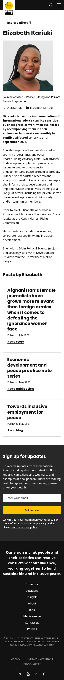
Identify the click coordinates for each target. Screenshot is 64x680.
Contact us (32, 623)
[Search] (51, 5)
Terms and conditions (40, 658)
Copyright (17, 658)
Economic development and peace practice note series (29, 368)
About (32, 603)
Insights (32, 597)
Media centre (32, 616)
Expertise (32, 584)
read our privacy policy (24, 527)
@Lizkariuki (14, 108)
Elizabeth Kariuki (41, 108)
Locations (32, 591)
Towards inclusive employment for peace (27, 412)
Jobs (32, 610)
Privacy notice (32, 664)
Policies (32, 629)
